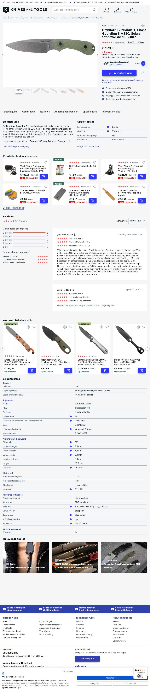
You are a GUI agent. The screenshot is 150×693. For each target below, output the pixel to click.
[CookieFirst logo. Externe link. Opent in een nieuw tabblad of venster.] (3, 673)
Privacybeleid (67, 671)
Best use (7, 506)
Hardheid (7, 489)
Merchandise (118, 634)
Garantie (80, 625)
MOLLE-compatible (12, 519)
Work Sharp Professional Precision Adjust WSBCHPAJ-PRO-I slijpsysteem (130, 168)
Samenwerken (119, 641)
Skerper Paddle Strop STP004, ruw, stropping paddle (129, 192)
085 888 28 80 (10, 652)
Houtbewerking (46, 634)
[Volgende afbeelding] (97, 54)
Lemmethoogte (10, 446)
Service (79, 621)
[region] (50, 60)
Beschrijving (11, 111)
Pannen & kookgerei (12, 637)
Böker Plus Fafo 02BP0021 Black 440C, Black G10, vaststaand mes (127, 362)
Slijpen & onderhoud (12, 631)
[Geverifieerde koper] (74, 234)
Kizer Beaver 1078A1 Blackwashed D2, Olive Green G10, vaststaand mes (55, 362)
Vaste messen (15, 18)
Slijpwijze (7, 523)
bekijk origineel (107, 305)
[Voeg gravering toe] (143, 63)
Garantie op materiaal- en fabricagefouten (22, 420)
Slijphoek (7, 442)
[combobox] (137, 221)
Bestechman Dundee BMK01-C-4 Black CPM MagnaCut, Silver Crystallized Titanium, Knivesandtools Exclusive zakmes (92, 362)
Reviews (45, 111)
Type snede (8, 515)
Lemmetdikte (9, 455)
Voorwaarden (82, 637)
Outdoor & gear (46, 621)
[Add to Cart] (44, 176)
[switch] (140, 676)
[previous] (7, 347)
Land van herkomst (12, 429)
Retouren (80, 628)
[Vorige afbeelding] (3, 54)
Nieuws (116, 621)
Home (5, 18)
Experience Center (121, 628)
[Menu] (145, 668)
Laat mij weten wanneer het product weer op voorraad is (122, 81)
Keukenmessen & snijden (14, 634)
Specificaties (90, 111)
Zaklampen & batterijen (49, 628)
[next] (142, 347)
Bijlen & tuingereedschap (50, 625)
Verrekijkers (44, 631)
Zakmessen (8, 621)
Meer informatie (116, 64)
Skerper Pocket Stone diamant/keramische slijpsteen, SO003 (79, 192)
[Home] (25, 9)
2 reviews (121, 42)
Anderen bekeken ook (66, 111)
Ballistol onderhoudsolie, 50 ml (82, 167)
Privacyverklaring (84, 634)
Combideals (28, 111)
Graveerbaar (9, 416)
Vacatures (117, 637)
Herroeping (81, 631)
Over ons (117, 625)
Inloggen (117, 12)
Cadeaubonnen (120, 631)
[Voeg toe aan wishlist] (142, 73)
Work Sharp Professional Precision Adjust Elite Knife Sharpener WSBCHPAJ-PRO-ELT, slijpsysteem (33, 168)
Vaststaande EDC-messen (33, 18)
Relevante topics (111, 111)
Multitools (7, 628)
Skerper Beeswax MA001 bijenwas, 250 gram (32, 191)
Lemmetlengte (83, 127)
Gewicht (81, 131)
